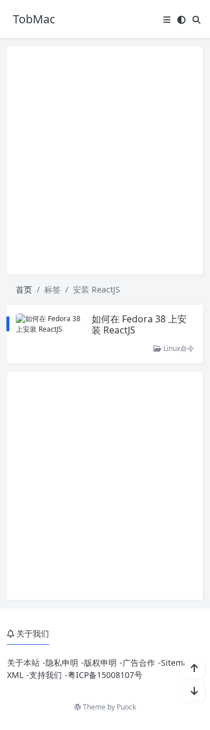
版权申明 (100, 662)
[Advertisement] (105, 160)
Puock (126, 707)
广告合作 (139, 662)
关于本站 (23, 662)
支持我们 (45, 674)
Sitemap (177, 662)
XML (15, 674)
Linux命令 (178, 348)
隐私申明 (62, 662)
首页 (24, 289)
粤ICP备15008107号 (105, 674)
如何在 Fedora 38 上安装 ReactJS (139, 324)
